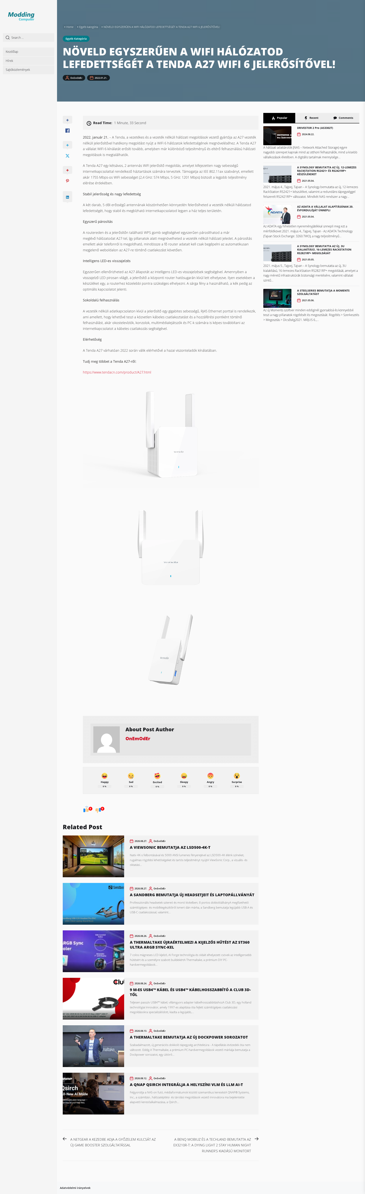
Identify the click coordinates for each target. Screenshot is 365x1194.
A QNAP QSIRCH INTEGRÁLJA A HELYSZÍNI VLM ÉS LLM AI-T (186, 1084)
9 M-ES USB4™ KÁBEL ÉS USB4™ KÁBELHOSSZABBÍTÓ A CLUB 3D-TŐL (190, 992)
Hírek (9, 61)
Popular (281, 118)
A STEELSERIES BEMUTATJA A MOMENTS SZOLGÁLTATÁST (323, 292)
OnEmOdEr (76, 78)
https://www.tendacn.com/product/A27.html (117, 372)
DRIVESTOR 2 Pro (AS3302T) (315, 128)
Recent (313, 118)
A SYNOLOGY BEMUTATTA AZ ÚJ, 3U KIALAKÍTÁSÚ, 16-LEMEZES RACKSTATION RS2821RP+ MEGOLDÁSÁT (324, 249)
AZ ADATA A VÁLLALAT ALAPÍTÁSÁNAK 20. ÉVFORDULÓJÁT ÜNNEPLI (325, 208)
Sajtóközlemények (18, 70)
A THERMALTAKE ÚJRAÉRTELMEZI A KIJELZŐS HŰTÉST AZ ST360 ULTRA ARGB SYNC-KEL (190, 945)
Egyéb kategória (76, 38)
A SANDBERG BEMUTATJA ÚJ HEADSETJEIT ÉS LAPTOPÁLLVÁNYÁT (192, 894)
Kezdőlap (12, 52)
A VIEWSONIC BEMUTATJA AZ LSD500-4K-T (170, 847)
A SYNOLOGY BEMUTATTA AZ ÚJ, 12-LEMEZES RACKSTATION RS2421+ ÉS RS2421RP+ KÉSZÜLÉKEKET (326, 171)
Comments (345, 118)
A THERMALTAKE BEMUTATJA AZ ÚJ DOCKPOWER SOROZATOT (189, 1037)
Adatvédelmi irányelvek (75, 1188)
